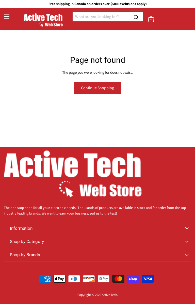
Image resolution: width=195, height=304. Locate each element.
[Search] (136, 16)
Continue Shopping (97, 88)
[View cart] (151, 19)
